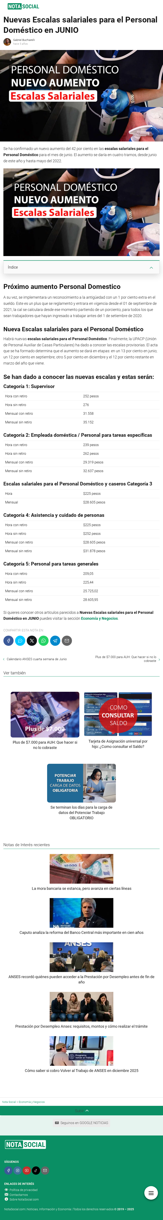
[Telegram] (55, 641)
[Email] (67, 641)
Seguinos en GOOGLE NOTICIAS (84, 1123)
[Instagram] (17, 1170)
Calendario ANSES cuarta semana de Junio (37, 659)
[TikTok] (36, 1170)
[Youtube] (26, 1170)
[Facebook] (8, 641)
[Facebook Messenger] (20, 641)
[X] (32, 641)
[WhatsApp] (43, 641)
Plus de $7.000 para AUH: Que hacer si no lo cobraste (125, 659)
